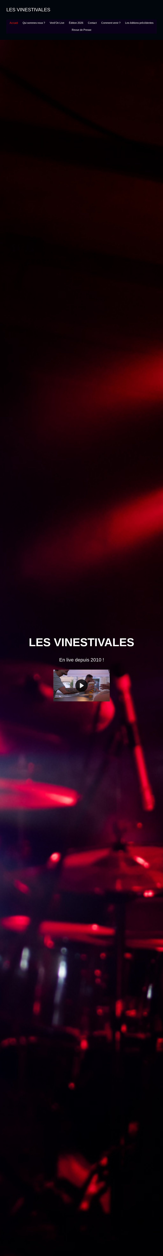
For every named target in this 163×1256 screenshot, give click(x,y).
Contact (92, 23)
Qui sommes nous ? (34, 23)
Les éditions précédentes (139, 23)
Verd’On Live (57, 23)
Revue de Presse (81, 30)
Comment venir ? (110, 23)
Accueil (14, 23)
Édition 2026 (76, 23)
